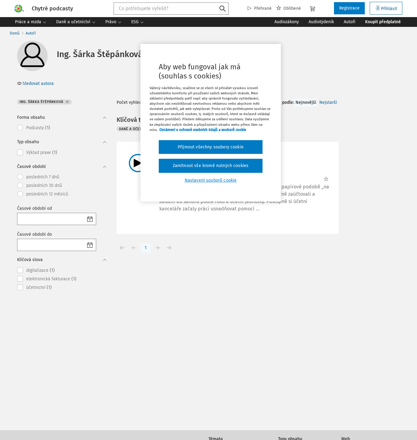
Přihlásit (389, 8)
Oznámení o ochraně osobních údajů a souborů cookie (202, 130)
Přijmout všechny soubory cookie (211, 147)
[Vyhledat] (222, 9)
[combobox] (171, 8)
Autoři (31, 33)
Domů (15, 33)
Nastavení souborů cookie (211, 180)
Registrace (349, 8)
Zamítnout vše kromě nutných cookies (211, 165)
